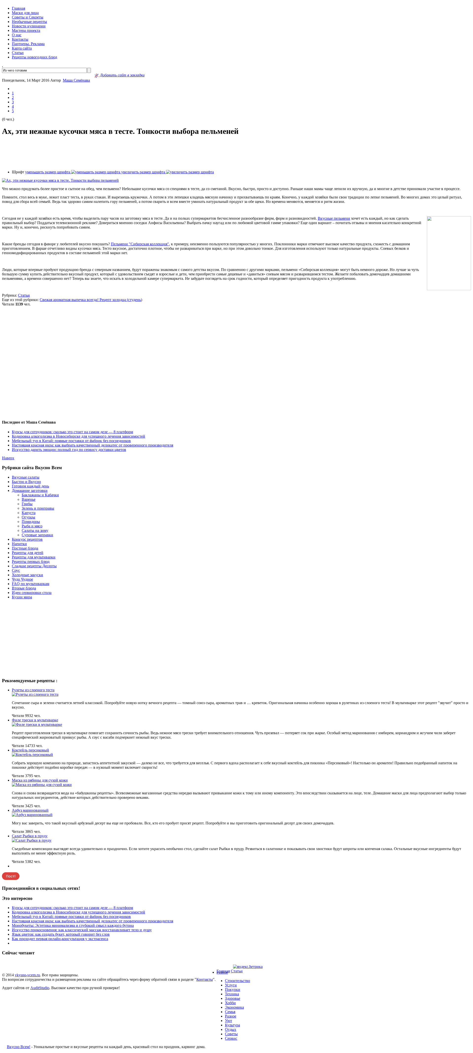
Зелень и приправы (38, 508)
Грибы (27, 504)
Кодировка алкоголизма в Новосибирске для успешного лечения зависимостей (78, 436)
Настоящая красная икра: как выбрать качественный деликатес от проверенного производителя (92, 445)
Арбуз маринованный (30, 810)
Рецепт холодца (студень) (121, 300)
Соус (16, 570)
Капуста (28, 513)
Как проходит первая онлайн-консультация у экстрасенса (60, 939)
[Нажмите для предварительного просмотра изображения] (60, 180)
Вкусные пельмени (334, 218)
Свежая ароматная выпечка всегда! (70, 300)
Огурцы (28, 517)
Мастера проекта (26, 30)
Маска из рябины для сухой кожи (40, 780)
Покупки (232, 989)
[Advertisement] (236, 153)
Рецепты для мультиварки (33, 557)
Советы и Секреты (27, 17)
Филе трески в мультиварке (35, 720)
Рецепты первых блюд (31, 561)
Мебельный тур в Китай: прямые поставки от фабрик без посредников (71, 441)
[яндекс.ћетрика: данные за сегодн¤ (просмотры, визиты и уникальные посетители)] (248, 966)
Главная (18, 8)
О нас (16, 35)
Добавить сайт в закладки (122, 75)
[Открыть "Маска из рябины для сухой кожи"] (42, 785)
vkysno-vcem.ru (27, 975)
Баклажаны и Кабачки (40, 495)
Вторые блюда (24, 588)
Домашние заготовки (30, 490)
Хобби (230, 1003)
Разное (222, 972)
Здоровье (232, 998)
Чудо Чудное (22, 579)
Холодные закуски (27, 575)
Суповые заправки (37, 535)
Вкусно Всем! (18, 1047)
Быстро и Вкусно (26, 482)
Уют (228, 1020)
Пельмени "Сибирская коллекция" (140, 244)
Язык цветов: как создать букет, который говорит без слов (61, 934)
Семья (230, 1012)
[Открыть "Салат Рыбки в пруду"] (31, 840)
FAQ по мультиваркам (30, 584)
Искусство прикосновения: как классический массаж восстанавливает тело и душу (82, 930)
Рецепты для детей (27, 553)
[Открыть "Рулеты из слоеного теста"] (35, 694)
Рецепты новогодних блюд (34, 57)
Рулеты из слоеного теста (33, 690)
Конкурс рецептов (27, 539)
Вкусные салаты (25, 477)
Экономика (234, 1007)
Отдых (230, 1029)
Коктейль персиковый (30, 750)
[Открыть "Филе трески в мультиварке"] (37, 724)
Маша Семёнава (76, 80)
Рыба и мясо (32, 526)
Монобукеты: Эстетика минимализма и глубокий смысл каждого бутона (73, 925)
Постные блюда (25, 548)
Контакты (20, 39)
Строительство (237, 981)
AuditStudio (39, 988)
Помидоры (31, 521)
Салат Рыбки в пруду (30, 836)
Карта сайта (22, 48)
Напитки (19, 544)
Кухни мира (22, 597)
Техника (232, 994)
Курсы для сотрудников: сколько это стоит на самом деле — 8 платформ (72, 432)
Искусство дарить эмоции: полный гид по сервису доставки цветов (69, 449)
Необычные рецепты (29, 21)
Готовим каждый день (30, 486)
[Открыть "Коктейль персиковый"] (32, 754)
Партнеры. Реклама (28, 44)
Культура (232, 1025)
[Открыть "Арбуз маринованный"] (32, 815)
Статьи (18, 53)
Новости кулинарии (29, 26)
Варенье (28, 499)
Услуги (231, 985)
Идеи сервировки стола (31, 592)
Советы (231, 1034)
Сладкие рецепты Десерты (34, 566)
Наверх (8, 458)
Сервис (231, 1038)
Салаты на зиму (35, 530)
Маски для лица (25, 13)
